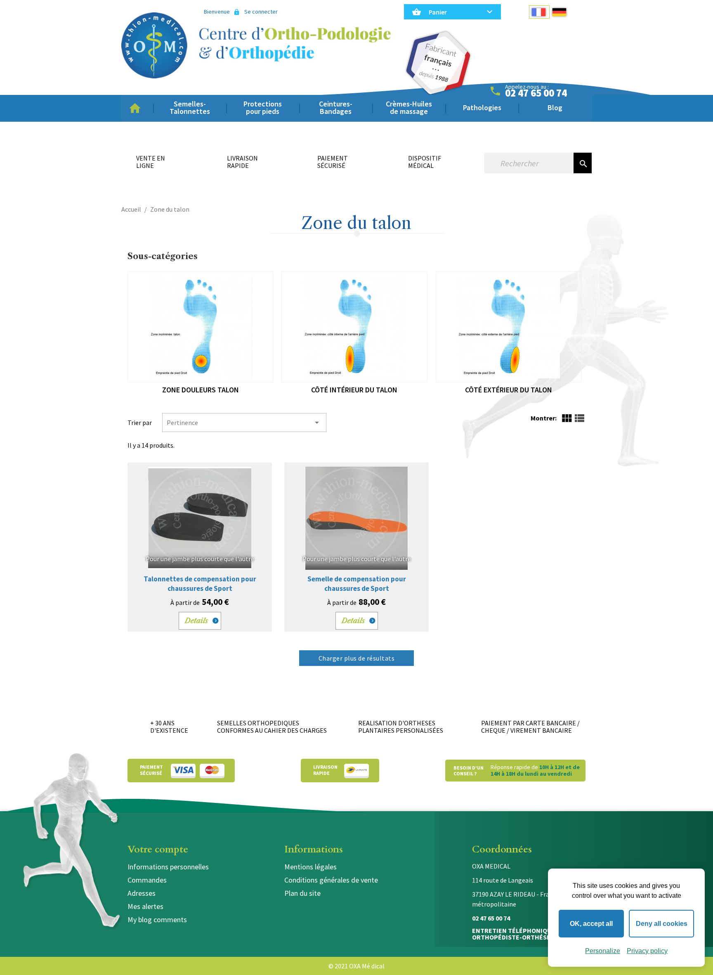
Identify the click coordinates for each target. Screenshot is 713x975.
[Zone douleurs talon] (200, 326)
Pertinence (244, 422)
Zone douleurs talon (200, 389)
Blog (555, 107)
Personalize (602, 950)
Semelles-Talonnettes (190, 107)
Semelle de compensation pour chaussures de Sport (356, 583)
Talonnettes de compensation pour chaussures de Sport (200, 583)
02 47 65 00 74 (536, 93)
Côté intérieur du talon (354, 389)
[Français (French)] (539, 12)
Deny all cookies (661, 923)
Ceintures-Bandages (335, 107)
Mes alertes (145, 906)
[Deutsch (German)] (560, 12)
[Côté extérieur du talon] (508, 326)
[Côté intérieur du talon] (354, 326)
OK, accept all (591, 923)
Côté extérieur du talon (508, 389)
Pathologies (482, 107)
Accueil (137, 108)
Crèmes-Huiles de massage (409, 107)
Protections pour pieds (262, 107)
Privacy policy (647, 950)
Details (196, 620)
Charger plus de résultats (357, 658)
